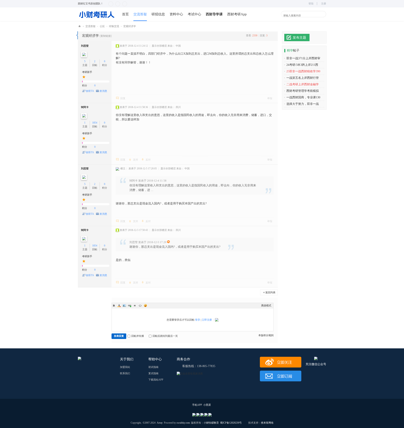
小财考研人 (79, 26)
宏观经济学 (129, 26)
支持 (135, 159)
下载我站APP (155, 379)
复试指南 (153, 373)
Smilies (145, 305)
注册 (323, 3)
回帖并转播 (137, 335)
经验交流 (114, 26)
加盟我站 (125, 367)
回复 (122, 98)
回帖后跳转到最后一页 (165, 335)
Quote (135, 305)
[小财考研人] (97, 14)
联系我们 (125, 373)
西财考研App (237, 14)
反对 (148, 159)
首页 (125, 14)
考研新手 (87, 72)
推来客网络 (267, 422)
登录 (197, 319)
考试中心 (194, 14)
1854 (94, 122)
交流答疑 (140, 14)
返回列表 (270, 292)
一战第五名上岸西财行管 (302, 77)
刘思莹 (85, 45)
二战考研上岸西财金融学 (302, 84)
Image (124, 305)
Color (119, 305)
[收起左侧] (77, 35)
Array (160, 422)
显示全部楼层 (159, 45)
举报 (269, 98)
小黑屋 (207, 404)
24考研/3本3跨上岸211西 (302, 64)
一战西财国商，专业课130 (303, 97)
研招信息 (158, 14)
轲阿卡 (85, 107)
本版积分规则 (266, 335)
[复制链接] (106, 35)
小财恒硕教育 (211, 422)
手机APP (197, 404)
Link (130, 305)
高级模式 (266, 305)
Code (140, 305)
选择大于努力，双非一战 (302, 103)
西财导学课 (214, 14)
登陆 (311, 3)
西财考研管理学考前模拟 (302, 90)
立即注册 (207, 319)
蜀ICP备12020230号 (231, 422)
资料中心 (176, 14)
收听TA (90, 91)
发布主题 (299, 37)
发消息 (103, 91)
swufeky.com (183, 422)
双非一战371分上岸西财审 (303, 58)
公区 (102, 26)
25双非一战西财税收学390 (303, 71)
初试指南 (153, 367)
